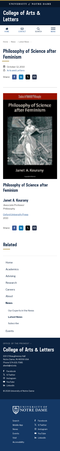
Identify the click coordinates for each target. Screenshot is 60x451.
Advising (11, 276)
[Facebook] (14, 77)
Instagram (11, 378)
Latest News (24, 42)
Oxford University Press (15, 214)
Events (10, 331)
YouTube (10, 382)
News (13, 42)
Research (11, 282)
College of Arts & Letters (21, 16)
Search (38, 32)
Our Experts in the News (21, 310)
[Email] (34, 77)
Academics (12, 269)
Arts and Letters (16, 70)
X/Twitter (10, 375)
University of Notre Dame (30, 4)
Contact (22, 32)
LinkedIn (10, 385)
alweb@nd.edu (9, 365)
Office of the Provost (16, 343)
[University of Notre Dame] (30, 410)
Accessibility (18, 442)
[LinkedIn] (21, 77)
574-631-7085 (16, 362)
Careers (10, 289)
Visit (15, 438)
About (9, 296)
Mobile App (18, 425)
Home (6, 32)
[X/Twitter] (28, 77)
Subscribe (13, 323)
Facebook (11, 371)
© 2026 (6, 391)
